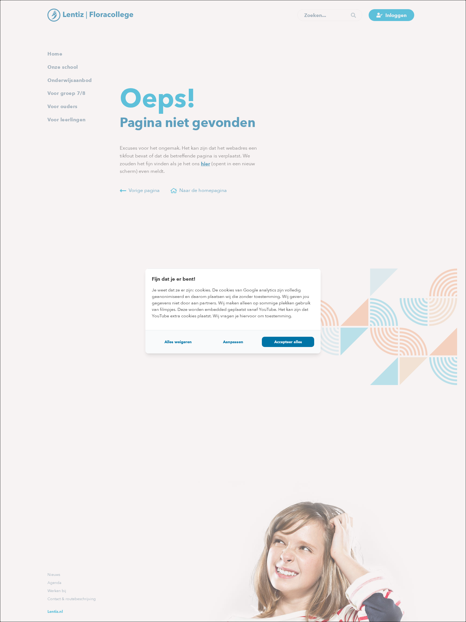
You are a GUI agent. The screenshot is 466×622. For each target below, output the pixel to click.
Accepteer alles (288, 342)
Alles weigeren (178, 342)
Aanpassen (233, 342)
